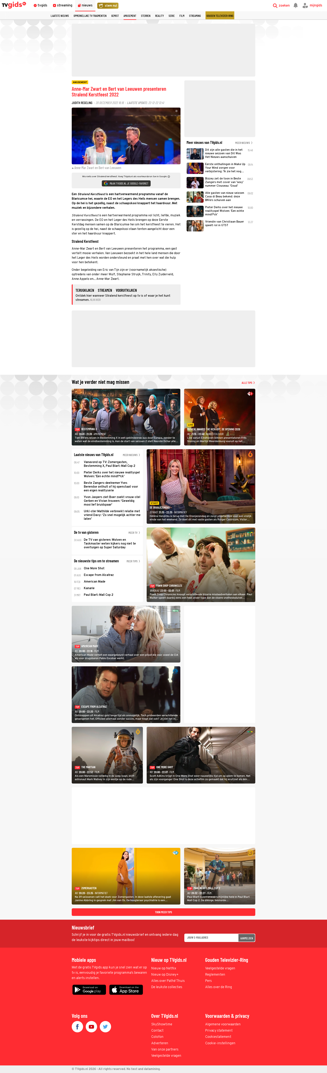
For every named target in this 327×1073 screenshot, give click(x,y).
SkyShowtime (161, 1024)
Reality (159, 15)
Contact (157, 1031)
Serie (172, 15)
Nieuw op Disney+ (165, 975)
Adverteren (159, 1043)
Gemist (115, 15)
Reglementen (215, 975)
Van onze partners (164, 1049)
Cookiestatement (218, 1037)
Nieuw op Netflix (163, 968)
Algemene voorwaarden (223, 1024)
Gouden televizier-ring (219, 15)
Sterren (145, 15)
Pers (208, 981)
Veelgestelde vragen (220, 968)
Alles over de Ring (218, 987)
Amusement (130, 15)
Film (181, 15)
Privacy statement (219, 1031)
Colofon (157, 1037)
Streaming (195, 15)
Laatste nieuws (60, 15)
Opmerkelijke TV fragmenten (90, 15)
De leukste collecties (166, 987)
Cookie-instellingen (220, 1043)
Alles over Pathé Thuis (168, 981)
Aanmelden (246, 938)
